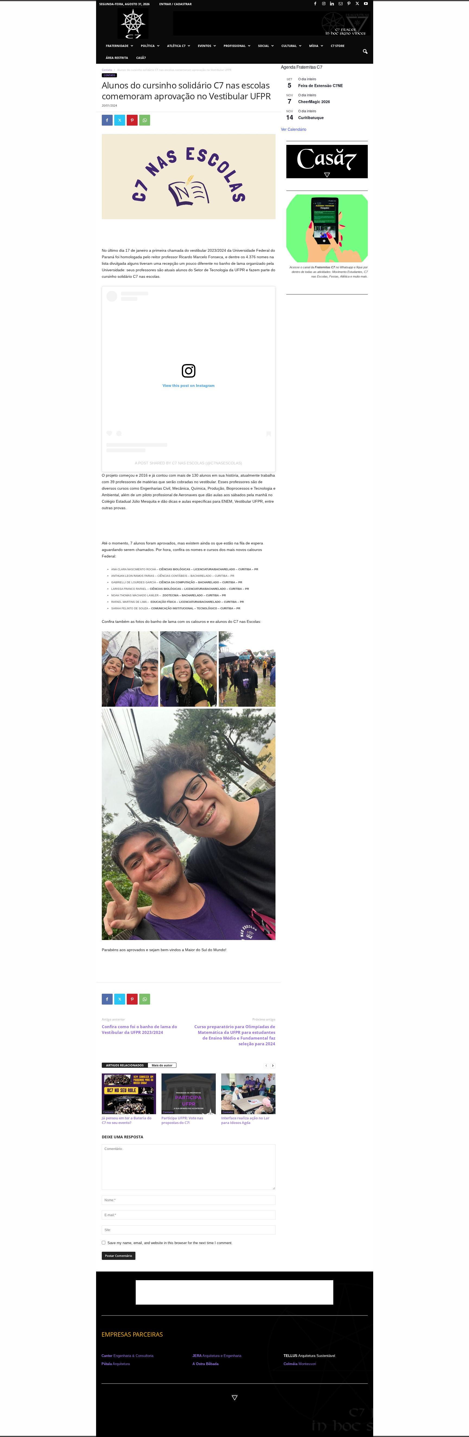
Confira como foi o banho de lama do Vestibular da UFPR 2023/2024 (139, 1029)
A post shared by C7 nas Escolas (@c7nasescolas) (188, 463)
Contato (107, 70)
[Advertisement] (188, 233)
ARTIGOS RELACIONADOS (125, 1065)
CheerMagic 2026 (314, 101)
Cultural (289, 46)
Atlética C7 (176, 46)
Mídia (313, 46)
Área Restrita (117, 58)
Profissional (235, 46)
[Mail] (340, 4)
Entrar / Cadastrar (175, 4)
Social (263, 46)
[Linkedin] (332, 4)
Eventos (204, 46)
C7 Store (337, 46)
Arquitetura (116, 1364)
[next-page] (272, 1065)
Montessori (300, 1364)
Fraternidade (117, 46)
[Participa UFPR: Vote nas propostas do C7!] (188, 1093)
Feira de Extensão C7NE (320, 85)
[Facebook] (315, 4)
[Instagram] (324, 4)
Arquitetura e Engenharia (216, 1356)
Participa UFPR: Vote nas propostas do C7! (182, 1120)
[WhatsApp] (144, 120)
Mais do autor (162, 1065)
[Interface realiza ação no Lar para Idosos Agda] (248, 1093)
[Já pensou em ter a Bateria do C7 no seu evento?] (129, 1093)
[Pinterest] (349, 4)
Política (148, 46)
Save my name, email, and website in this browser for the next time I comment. (170, 1243)
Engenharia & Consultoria (127, 1356)
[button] (365, 52)
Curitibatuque (311, 117)
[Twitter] (357, 4)
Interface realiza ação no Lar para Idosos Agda (245, 1120)
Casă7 (141, 58)
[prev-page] (266, 1065)
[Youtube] (366, 4)
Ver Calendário (293, 129)
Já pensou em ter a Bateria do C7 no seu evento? (126, 1120)
